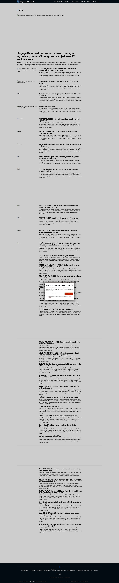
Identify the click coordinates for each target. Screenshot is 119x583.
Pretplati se (68, 293)
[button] (72, 285)
